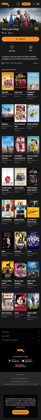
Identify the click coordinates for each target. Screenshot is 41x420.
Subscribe (26, 4)
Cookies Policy (20, 407)
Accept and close (20, 412)
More (35, 63)
